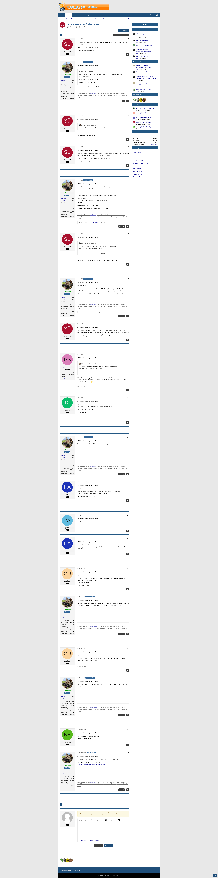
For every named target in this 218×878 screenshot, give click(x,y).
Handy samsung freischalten (144, 122)
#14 (128, 538)
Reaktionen (63, 80)
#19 (128, 729)
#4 (128, 147)
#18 (128, 678)
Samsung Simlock (141, 113)
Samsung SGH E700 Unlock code (145, 108)
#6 (128, 234)
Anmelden (150, 15)
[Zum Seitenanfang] (215, 875)
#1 (128, 39)
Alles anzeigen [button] (103, 253)
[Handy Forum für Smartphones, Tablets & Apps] (109, 6)
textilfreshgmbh (95, 222)
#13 (128, 515)
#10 (128, 397)
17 (68, 35)
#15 (128, 568)
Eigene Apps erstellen (142, 40)
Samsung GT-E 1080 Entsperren (145, 127)
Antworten (108, 846)
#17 (128, 648)
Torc (137, 38)
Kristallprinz (153, 144)
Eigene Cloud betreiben (142, 56)
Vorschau (98, 846)
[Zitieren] (127, 54)
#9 (128, 354)
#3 (128, 115)
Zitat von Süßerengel (87, 71)
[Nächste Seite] (71, 35)
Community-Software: (109, 875)
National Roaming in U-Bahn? (144, 89)
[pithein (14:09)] (135, 100)
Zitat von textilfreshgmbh (88, 125)
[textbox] (103, 830)
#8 (128, 323)
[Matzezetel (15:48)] (144, 100)
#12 (128, 482)
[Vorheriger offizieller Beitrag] (120, 226)
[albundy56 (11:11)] (138, 100)
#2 (128, 62)
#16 (128, 597)
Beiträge (63, 82)
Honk (137, 69)
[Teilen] (127, 35)
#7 (128, 279)
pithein (137, 47)
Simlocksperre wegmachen (143, 117)
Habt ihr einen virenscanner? (144, 45)
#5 (128, 180)
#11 (128, 437)
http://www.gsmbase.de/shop (66, 378)
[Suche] (157, 15)
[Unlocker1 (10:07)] (141, 100)
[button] (83, 840)
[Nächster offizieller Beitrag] (123, 101)
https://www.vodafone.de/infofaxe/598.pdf (92, 764)
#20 (128, 752)
